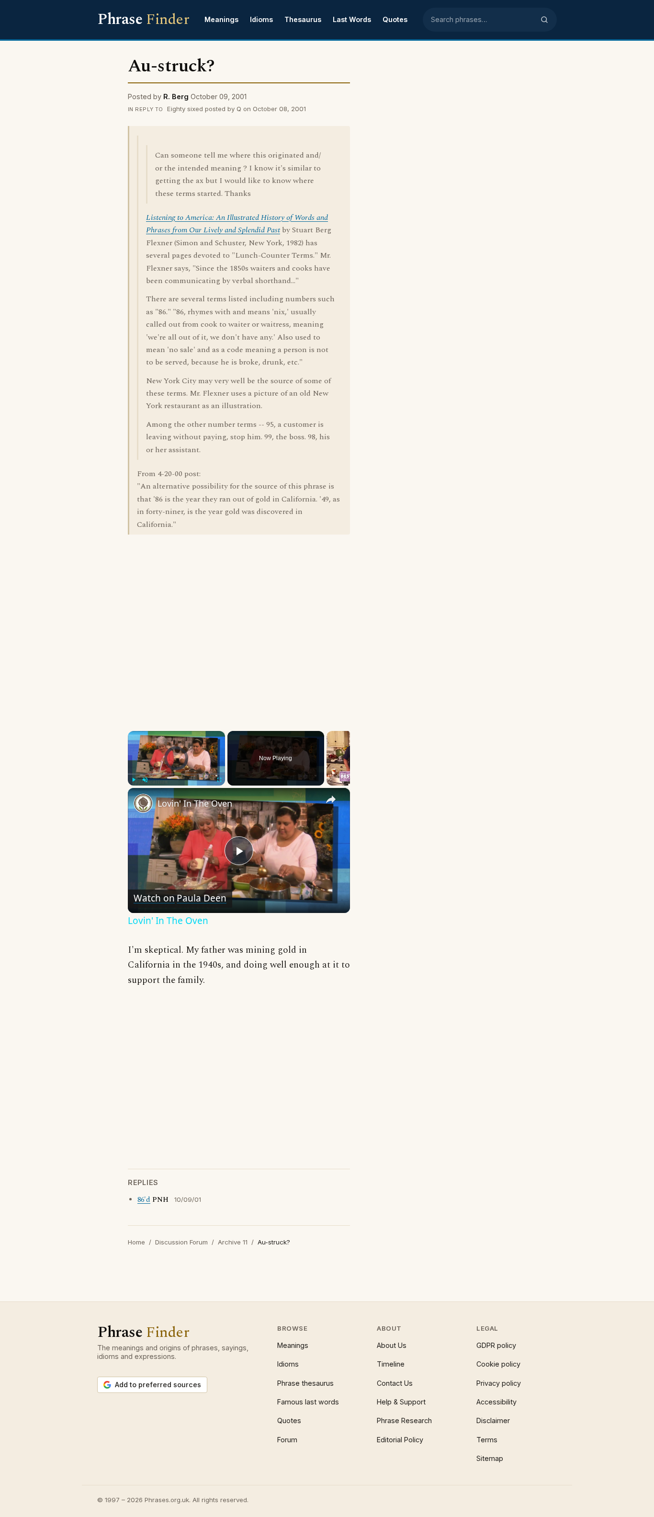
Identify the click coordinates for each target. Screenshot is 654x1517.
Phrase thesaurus (305, 1383)
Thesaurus (302, 19)
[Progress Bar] (176, 774)
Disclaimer (493, 1420)
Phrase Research (404, 1420)
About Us (391, 1345)
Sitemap (489, 1458)
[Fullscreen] (219, 780)
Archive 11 (233, 1242)
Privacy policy (498, 1383)
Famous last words (308, 1402)
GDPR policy (496, 1345)
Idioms (261, 19)
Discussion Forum (181, 1242)
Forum (287, 1440)
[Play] (133, 780)
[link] (143, 803)
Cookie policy (498, 1364)
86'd (143, 1200)
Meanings (221, 19)
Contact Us (395, 1383)
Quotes (395, 19)
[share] (330, 799)
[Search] (544, 19)
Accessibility (496, 1402)
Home (136, 1242)
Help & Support (401, 1402)
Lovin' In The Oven (195, 803)
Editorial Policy (400, 1440)
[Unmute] (145, 780)
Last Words (352, 19)
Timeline (391, 1364)
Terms (486, 1440)
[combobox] (482, 19)
